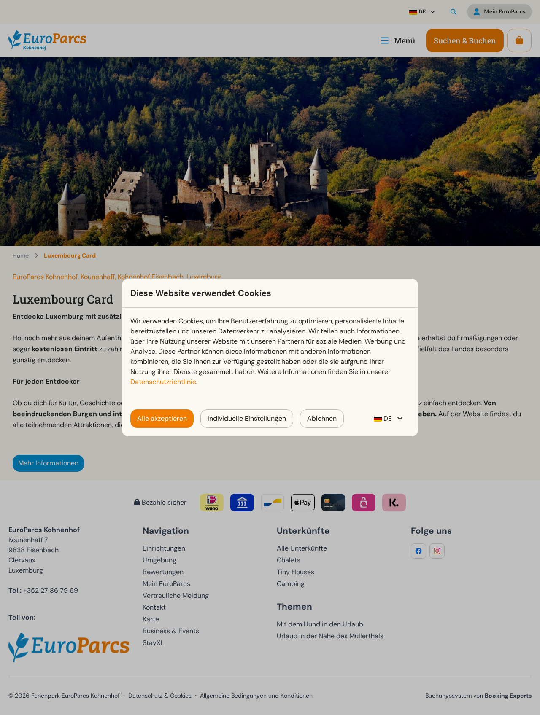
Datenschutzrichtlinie (163, 381)
